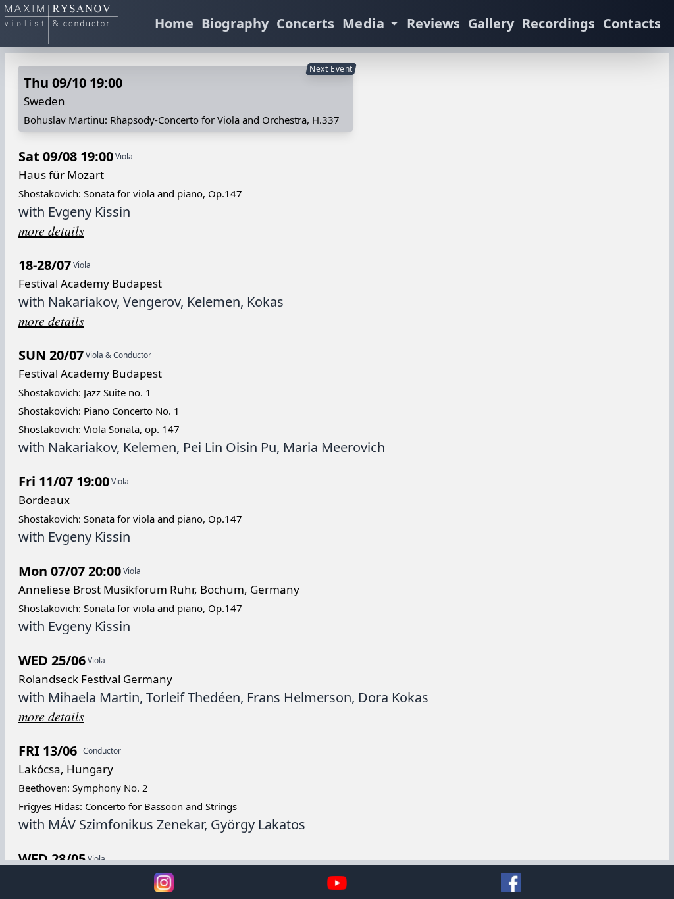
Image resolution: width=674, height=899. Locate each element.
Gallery (491, 23)
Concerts (305, 23)
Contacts (632, 23)
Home (174, 23)
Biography (235, 23)
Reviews (433, 23)
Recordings (558, 23)
